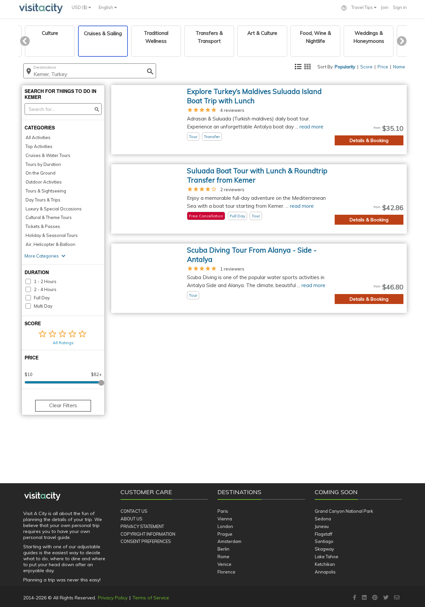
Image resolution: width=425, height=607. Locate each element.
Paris (222, 511)
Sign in (400, 7)
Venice (224, 564)
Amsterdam (229, 541)
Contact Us (134, 511)
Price (383, 66)
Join (384, 7)
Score (366, 66)
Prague (224, 534)
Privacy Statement (142, 526)
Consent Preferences (146, 541)
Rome (223, 556)
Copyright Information (148, 534)
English (106, 7)
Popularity (345, 66)
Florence (226, 571)
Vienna (224, 518)
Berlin (223, 549)
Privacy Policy (113, 598)
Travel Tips (362, 7)
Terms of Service (150, 598)
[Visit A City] (42, 496)
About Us (131, 518)
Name (399, 66)
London (225, 526)
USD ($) (80, 7)
